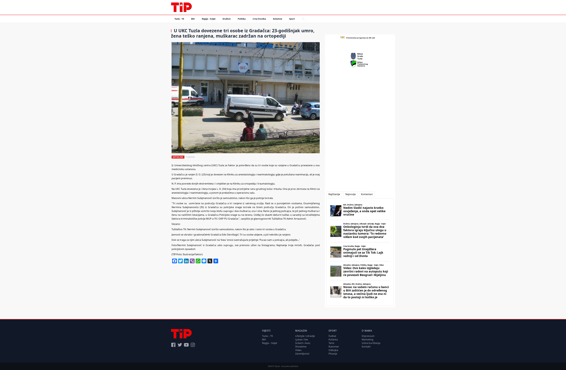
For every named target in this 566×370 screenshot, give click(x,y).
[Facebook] (173, 344)
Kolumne (277, 18)
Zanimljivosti (302, 353)
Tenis (331, 343)
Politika (242, 18)
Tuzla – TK (267, 336)
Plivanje (333, 353)
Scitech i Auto (302, 343)
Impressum (368, 336)
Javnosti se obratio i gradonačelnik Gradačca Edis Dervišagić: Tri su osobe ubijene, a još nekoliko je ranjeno (231, 234)
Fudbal (332, 336)
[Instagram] (192, 344)
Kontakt (366, 346)
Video (298, 350)
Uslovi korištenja (371, 343)
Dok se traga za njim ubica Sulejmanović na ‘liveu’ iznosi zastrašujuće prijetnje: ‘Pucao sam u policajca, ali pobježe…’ (236, 240)
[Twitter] (179, 344)
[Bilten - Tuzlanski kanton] (360, 64)
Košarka (333, 339)
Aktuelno (178, 157)
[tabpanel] (360, 252)
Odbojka (333, 350)
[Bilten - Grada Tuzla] (360, 56)
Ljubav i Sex (301, 339)
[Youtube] (186, 344)
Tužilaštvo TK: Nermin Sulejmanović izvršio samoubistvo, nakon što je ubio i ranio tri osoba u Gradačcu (229, 229)
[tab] (334, 194)
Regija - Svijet (208, 18)
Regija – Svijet (269, 343)
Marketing (367, 339)
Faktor (231, 165)
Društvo (227, 18)
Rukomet (334, 346)
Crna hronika (259, 18)
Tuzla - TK (179, 18)
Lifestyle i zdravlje (305, 336)
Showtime (300, 346)
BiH (193, 18)
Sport (292, 18)
